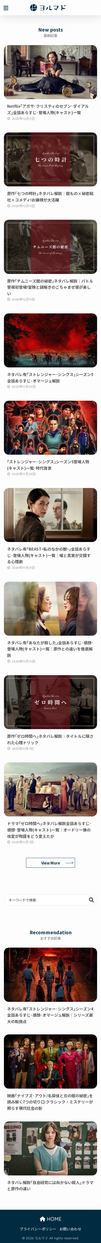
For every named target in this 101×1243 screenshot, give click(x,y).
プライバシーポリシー (38, 1228)
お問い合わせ (70, 1228)
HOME (53, 1219)
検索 (91, 899)
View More (50, 862)
